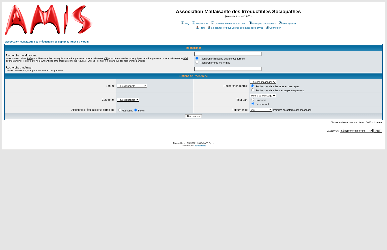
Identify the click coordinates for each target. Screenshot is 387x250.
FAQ (187, 23)
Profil (202, 27)
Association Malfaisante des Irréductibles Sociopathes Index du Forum (47, 41)
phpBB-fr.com (200, 145)
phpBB (187, 143)
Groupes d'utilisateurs (264, 23)
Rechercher (202, 23)
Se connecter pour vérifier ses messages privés (237, 27)
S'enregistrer (289, 23)
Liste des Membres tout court (230, 23)
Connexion (275, 27)
